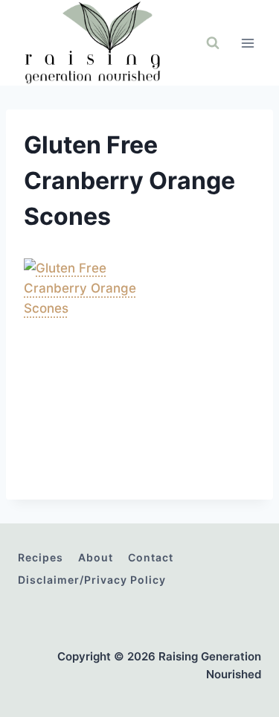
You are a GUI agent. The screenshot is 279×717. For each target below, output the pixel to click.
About (95, 557)
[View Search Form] (212, 43)
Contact (150, 557)
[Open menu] (247, 42)
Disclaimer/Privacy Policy (92, 579)
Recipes (40, 557)
